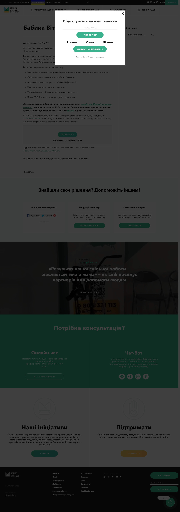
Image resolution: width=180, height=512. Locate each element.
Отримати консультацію (90, 49)
